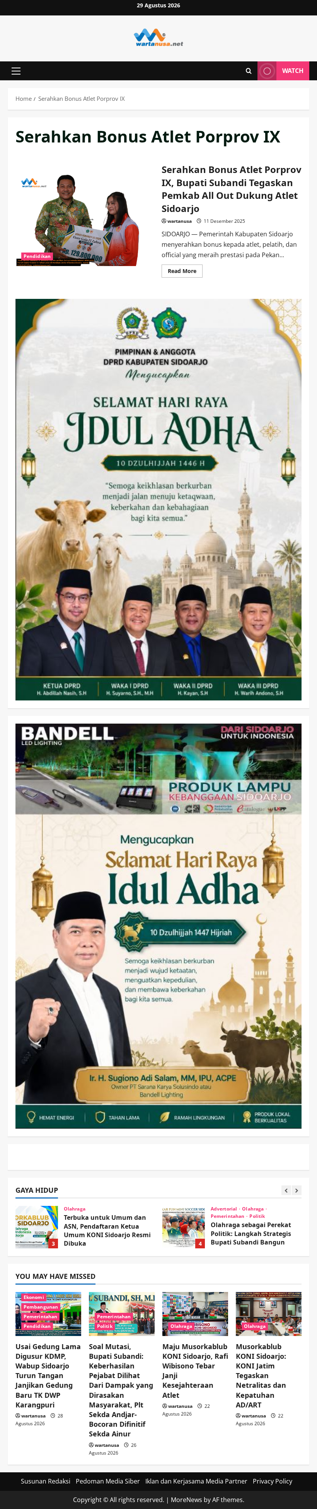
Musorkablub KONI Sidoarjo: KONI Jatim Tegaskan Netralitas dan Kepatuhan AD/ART (261, 1375)
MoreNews (186, 1499)
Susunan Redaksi (45, 1481)
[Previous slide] (286, 1190)
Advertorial (77, 1209)
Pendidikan (37, 256)
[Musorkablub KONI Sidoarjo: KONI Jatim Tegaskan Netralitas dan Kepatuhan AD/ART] (269, 1314)
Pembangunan (41, 1307)
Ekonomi (34, 1297)
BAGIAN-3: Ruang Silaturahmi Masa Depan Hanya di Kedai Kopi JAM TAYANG (183, 1227)
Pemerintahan (81, 1216)
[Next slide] (297, 1190)
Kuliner (220, 1209)
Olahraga (106, 1209)
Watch (292, 70)
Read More (185, 272)
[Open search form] (249, 70)
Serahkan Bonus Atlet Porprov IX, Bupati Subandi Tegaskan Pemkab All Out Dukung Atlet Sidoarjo (85, 219)
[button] (16, 71)
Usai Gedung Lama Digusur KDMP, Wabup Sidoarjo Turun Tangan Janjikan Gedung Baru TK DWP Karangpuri (48, 1375)
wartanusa (179, 221)
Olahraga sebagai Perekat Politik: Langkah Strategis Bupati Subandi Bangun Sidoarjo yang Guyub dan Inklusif (36, 1227)
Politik (110, 1216)
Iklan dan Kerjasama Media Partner (196, 1481)
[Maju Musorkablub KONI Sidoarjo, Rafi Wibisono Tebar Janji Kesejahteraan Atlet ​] (195, 1314)
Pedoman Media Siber (108, 1481)
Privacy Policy (272, 1481)
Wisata (241, 1209)
